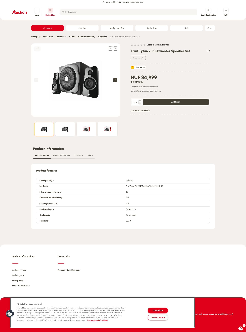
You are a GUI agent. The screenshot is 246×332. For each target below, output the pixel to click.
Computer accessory (86, 37)
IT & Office (71, 37)
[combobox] (128, 12)
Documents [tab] (78, 155)
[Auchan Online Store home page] (19, 12)
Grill (186, 28)
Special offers (152, 28)
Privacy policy (17, 280)
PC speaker (102, 37)
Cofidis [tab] (90, 155)
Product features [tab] (42, 155)
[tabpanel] (123, 196)
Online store (48, 37)
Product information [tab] (61, 155)
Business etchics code (21, 286)
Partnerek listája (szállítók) (97, 320)
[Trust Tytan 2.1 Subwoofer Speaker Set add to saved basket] (208, 51)
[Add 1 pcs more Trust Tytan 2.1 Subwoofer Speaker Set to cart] (139, 100)
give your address (129, 2)
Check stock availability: (140, 110)
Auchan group (18, 275)
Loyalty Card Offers (117, 28)
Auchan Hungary (19, 270)
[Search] (63, 12)
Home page (36, 37)
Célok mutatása (158, 317)
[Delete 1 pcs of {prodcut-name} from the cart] (139, 103)
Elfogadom (158, 310)
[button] (10, 314)
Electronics (60, 37)
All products (47, 28)
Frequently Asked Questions (69, 270)
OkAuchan (82, 28)
